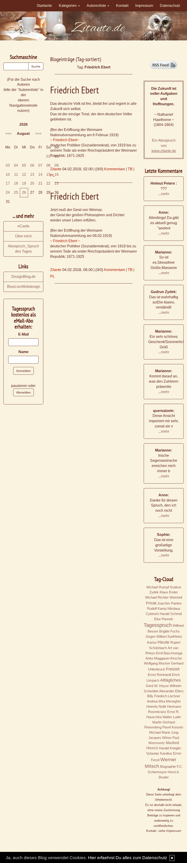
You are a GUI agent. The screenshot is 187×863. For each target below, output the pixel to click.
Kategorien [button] (68, 6)
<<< (8, 133)
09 (57, 165)
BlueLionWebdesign (23, 287)
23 (57, 183)
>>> (38, 133)
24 (8, 192)
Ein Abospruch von (163, 145)
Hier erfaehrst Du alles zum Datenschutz (127, 857)
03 (8, 165)
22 (48, 183)
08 (48, 165)
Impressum (144, 6)
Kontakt (122, 6)
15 (48, 174)
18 (16, 183)
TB (130, 169)
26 (24, 192)
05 (24, 165)
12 (24, 174)
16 (57, 174)
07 (40, 165)
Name (23, 352)
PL (52, 276)
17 (8, 183)
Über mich (23, 236)
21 (40, 183)
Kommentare (114, 169)
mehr (165, 194)
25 (16, 192)
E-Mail (23, 334)
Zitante (55, 270)
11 (16, 174)
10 (8, 174)
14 (40, 174)
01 (48, 156)
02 (57, 156)
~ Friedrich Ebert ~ (65, 241)
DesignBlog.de (23, 276)
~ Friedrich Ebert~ (64, 140)
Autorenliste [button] (97, 6)
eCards (23, 226)
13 (32, 174)
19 (24, 183)
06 (32, 165)
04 (16, 165)
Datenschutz (170, 6)
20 (32, 183)
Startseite (44, 6)
